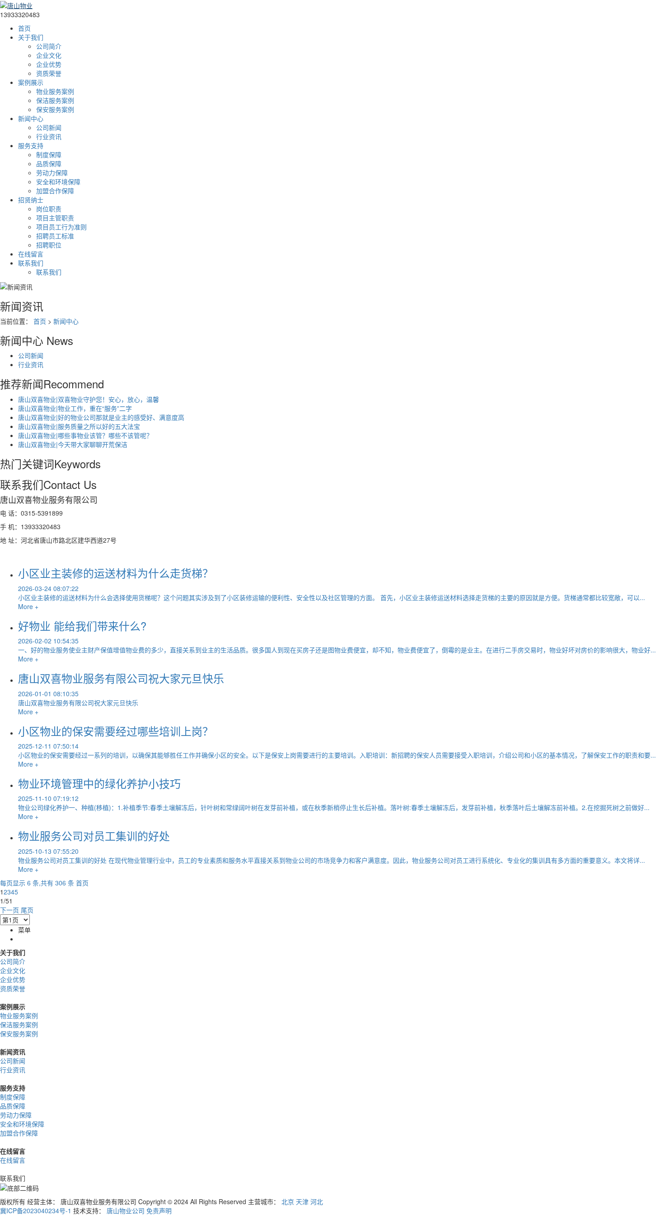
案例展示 (30, 82)
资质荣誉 (48, 73)
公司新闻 (48, 127)
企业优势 (48, 64)
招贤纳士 (30, 199)
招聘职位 (48, 244)
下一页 (9, 909)
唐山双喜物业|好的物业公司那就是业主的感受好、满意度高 (101, 417)
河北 (316, 1201)
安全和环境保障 (58, 181)
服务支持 (30, 145)
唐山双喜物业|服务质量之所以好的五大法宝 (79, 426)
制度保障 (48, 154)
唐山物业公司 (126, 1210)
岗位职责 (48, 208)
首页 (24, 28)
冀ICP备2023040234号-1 (35, 1210)
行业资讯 (48, 136)
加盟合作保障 (55, 190)
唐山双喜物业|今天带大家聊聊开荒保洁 (72, 444)
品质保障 (48, 163)
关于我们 (30, 37)
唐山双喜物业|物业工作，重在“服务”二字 (75, 408)
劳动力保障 (52, 172)
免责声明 (159, 1210)
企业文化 (48, 55)
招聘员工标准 (55, 235)
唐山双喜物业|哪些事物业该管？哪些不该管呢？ (85, 435)
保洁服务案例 (55, 100)
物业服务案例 (55, 91)
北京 (287, 1201)
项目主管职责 (55, 217)
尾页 (27, 909)
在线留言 (30, 253)
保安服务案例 (55, 109)
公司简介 (48, 46)
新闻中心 (30, 118)
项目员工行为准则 (61, 226)
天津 (302, 1201)
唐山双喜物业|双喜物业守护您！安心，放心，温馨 (88, 399)
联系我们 (30, 262)
